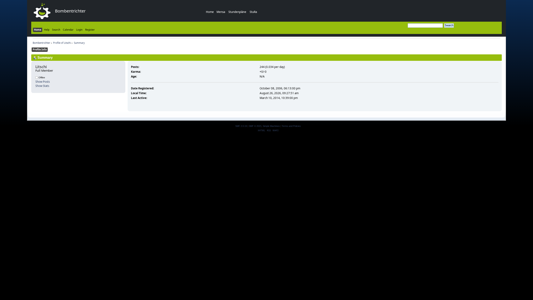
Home (210, 12)
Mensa (221, 12)
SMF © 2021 (255, 126)
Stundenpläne (237, 12)
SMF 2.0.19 (241, 126)
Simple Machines (271, 126)
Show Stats (42, 86)
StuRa (253, 12)
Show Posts (42, 82)
